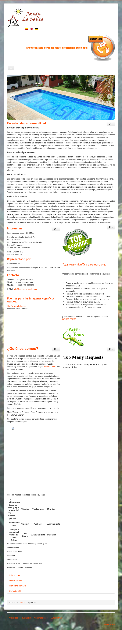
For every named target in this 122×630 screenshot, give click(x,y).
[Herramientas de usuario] (111, 124)
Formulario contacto (17, 585)
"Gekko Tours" (50, 366)
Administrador (57, 617)
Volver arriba (109, 624)
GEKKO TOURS (69, 319)
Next (109, 96)
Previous (12, 96)
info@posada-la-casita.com (25, 288)
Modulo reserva (15, 580)
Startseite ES (15, 590)
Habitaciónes (14, 575)
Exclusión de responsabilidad (34, 617)
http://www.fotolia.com (16, 305)
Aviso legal (13, 617)
